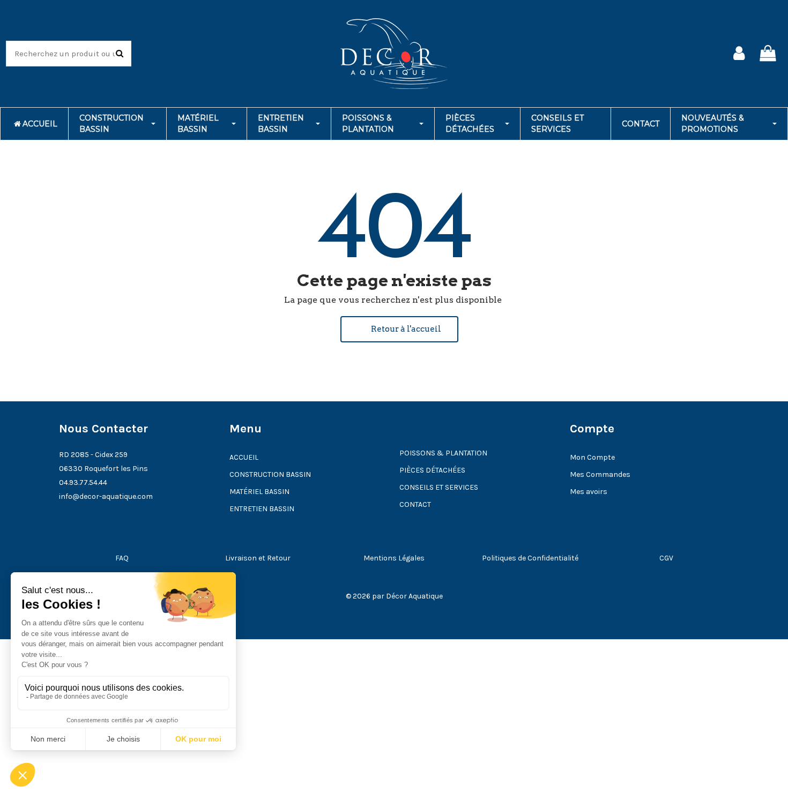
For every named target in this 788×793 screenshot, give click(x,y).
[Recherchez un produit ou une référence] (119, 54)
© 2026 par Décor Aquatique (394, 596)
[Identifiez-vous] (738, 53)
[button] (399, 329)
